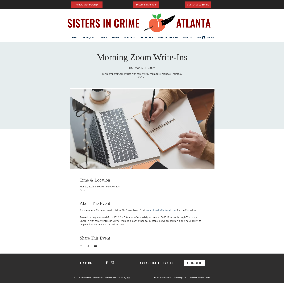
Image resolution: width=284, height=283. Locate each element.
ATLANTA (193, 22)
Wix (128, 277)
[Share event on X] (88, 246)
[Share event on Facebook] (81, 246)
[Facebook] (107, 263)
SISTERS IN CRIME (103, 22)
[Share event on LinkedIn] (95, 246)
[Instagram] (112, 263)
